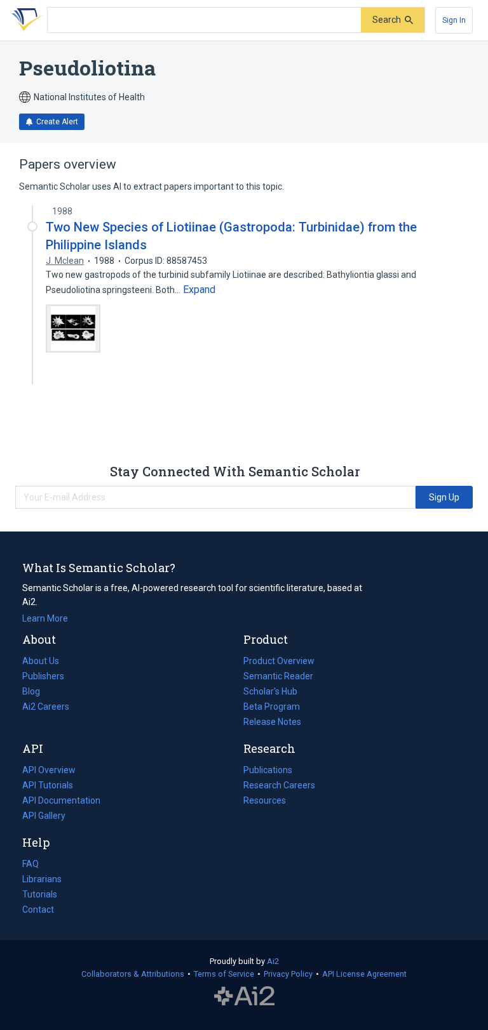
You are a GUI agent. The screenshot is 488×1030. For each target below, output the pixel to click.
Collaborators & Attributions (132, 974)
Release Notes (272, 722)
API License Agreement (364, 974)
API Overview (49, 770)
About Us (40, 661)
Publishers (43, 676)
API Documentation (61, 801)
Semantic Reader (278, 676)
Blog (36, 692)
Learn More (45, 618)
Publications (267, 771)
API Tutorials (47, 785)
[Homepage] (25, 20)
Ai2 (273, 961)
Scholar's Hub (270, 691)
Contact (38, 909)
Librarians (42, 879)
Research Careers (279, 786)
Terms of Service (224, 974)
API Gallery (43, 816)
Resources (264, 801)
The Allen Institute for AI (244, 996)
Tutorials (39, 894)
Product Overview (279, 661)
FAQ (30, 864)
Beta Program (271, 706)
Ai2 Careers (45, 707)
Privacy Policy (288, 974)
